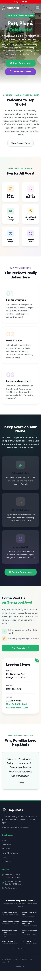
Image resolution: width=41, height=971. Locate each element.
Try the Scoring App (22, 572)
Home (4, 840)
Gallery (4, 857)
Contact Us (6, 861)
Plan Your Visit (19, 648)
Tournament (7, 844)
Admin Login (21, 966)
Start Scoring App (22, 63)
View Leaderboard (22, 71)
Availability (6, 849)
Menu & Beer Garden (10, 853)
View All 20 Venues (20, 949)
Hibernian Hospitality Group (12, 827)
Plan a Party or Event (20, 143)
